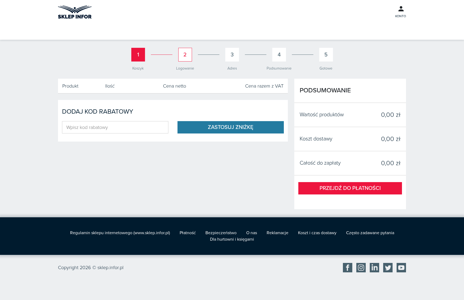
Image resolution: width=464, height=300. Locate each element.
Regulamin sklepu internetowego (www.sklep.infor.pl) (120, 233)
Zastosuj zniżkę (230, 127)
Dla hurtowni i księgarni (232, 239)
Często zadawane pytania (370, 233)
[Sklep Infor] (75, 11)
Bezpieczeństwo (221, 233)
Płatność (188, 233)
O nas (251, 233)
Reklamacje (277, 233)
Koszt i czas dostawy (317, 233)
